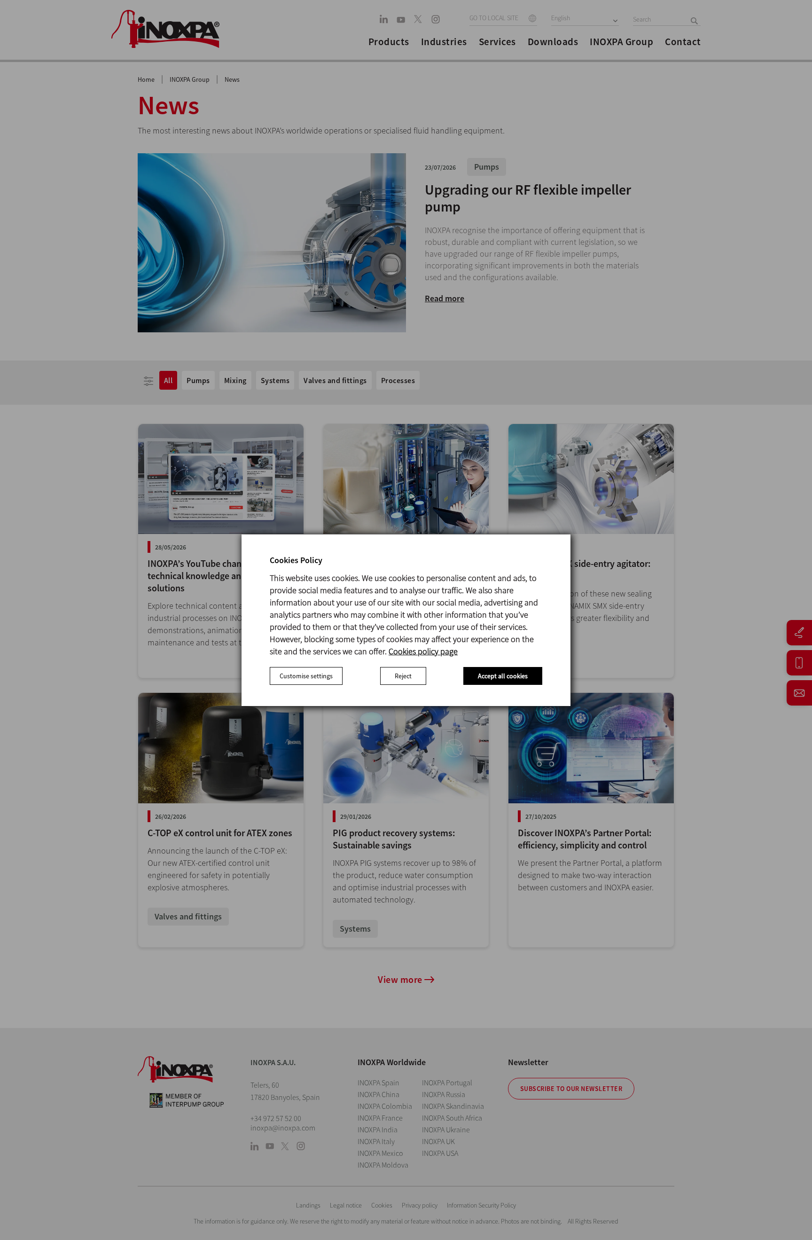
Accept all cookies (503, 676)
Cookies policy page (423, 651)
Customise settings (306, 676)
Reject (403, 676)
